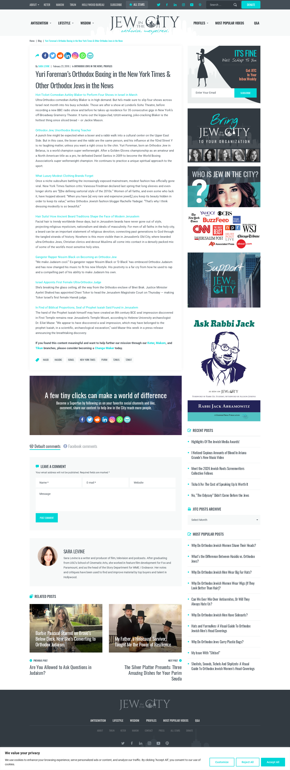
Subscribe (145, 418)
